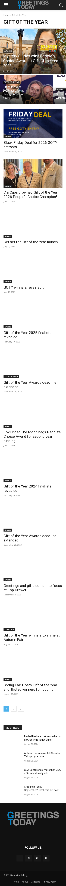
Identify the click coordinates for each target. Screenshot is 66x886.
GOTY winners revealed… (24, 287)
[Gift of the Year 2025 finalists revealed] (33, 314)
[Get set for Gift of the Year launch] (33, 223)
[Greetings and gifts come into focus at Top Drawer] (33, 566)
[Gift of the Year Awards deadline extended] (33, 363)
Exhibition (9, 629)
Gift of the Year (11, 82)
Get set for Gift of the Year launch (31, 242)
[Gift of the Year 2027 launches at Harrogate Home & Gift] (26, 89)
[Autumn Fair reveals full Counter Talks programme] (12, 758)
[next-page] (21, 709)
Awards (8, 51)
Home (7, 15)
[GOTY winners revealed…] (33, 268)
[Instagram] (28, 858)
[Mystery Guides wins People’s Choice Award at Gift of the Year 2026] (33, 51)
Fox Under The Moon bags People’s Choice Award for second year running (32, 436)
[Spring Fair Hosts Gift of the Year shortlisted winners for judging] (33, 666)
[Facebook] (20, 858)
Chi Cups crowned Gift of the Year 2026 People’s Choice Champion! (31, 194)
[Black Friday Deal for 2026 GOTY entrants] (33, 123)
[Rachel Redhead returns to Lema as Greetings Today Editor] (12, 741)
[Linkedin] (37, 858)
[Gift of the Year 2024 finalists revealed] (33, 467)
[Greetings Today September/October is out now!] (12, 791)
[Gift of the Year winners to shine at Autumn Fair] (33, 616)
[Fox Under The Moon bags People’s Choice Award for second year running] (33, 413)
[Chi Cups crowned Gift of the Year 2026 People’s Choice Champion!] (33, 173)
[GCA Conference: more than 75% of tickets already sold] (12, 774)
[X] (46, 858)
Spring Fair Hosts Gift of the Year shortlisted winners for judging (30, 687)
